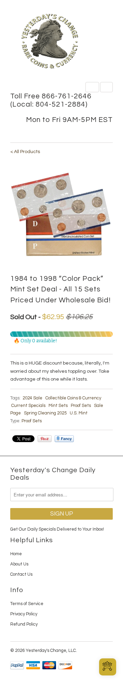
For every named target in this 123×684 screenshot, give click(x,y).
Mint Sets (58, 405)
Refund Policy (24, 624)
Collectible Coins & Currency (73, 398)
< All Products (25, 151)
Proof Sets (81, 405)
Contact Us (21, 574)
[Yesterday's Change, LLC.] (61, 42)
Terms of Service (26, 603)
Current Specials (28, 405)
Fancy (64, 438)
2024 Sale (32, 398)
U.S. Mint (78, 413)
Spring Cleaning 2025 (45, 413)
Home (16, 553)
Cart (106, 87)
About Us (19, 564)
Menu (92, 87)
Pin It (45, 438)
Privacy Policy (23, 614)
